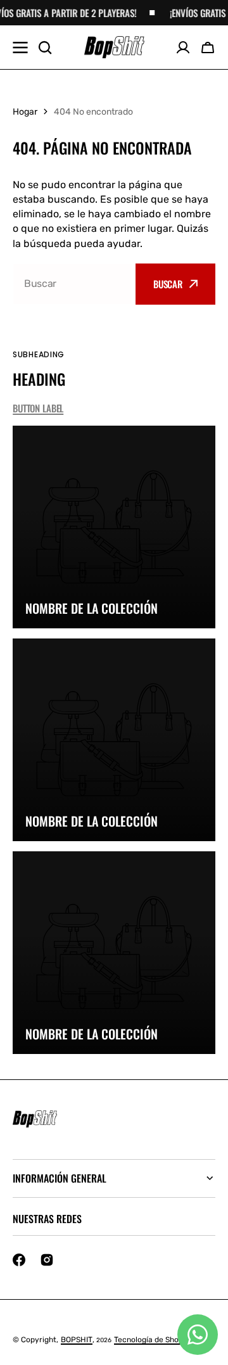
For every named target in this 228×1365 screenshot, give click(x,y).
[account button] (183, 47)
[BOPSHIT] (114, 47)
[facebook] (19, 1260)
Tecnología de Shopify (153, 1339)
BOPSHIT (76, 1339)
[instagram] (47, 1260)
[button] (207, 47)
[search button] (45, 47)
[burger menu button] (20, 47)
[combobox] (72, 284)
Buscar (167, 284)
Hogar (25, 111)
